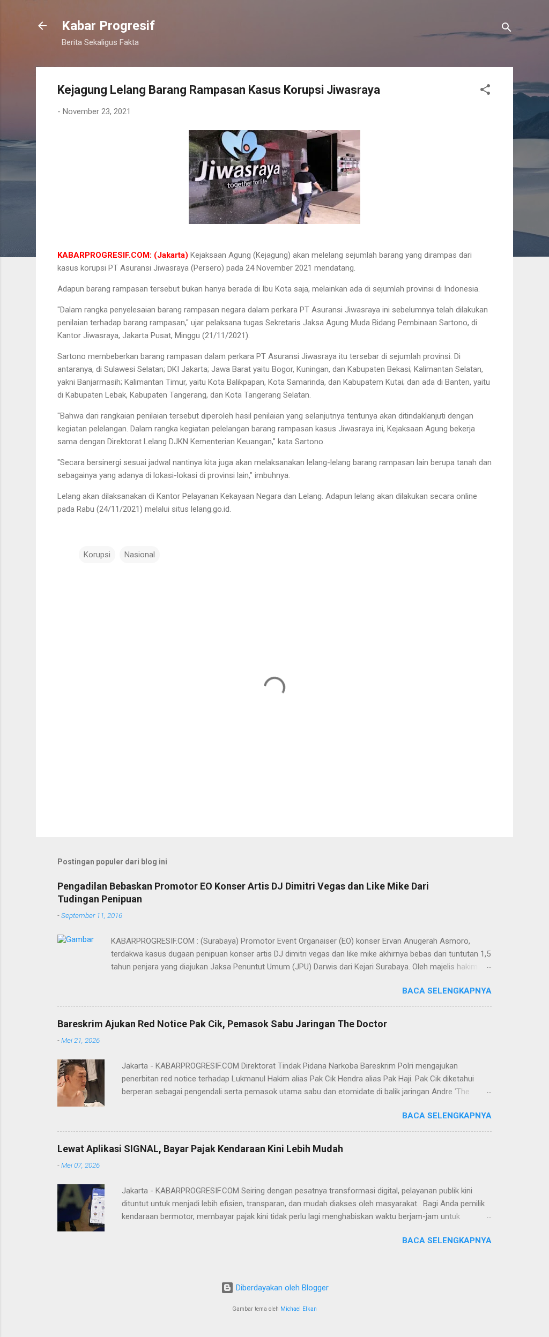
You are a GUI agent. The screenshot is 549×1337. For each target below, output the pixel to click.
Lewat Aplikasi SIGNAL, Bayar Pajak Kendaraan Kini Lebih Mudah (200, 1148)
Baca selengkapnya (447, 991)
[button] (485, 91)
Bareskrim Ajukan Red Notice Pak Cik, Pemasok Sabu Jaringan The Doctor (222, 1023)
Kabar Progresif (108, 25)
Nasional (139, 554)
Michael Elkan (298, 1308)
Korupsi (97, 554)
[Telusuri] (506, 29)
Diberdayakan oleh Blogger (281, 1288)
